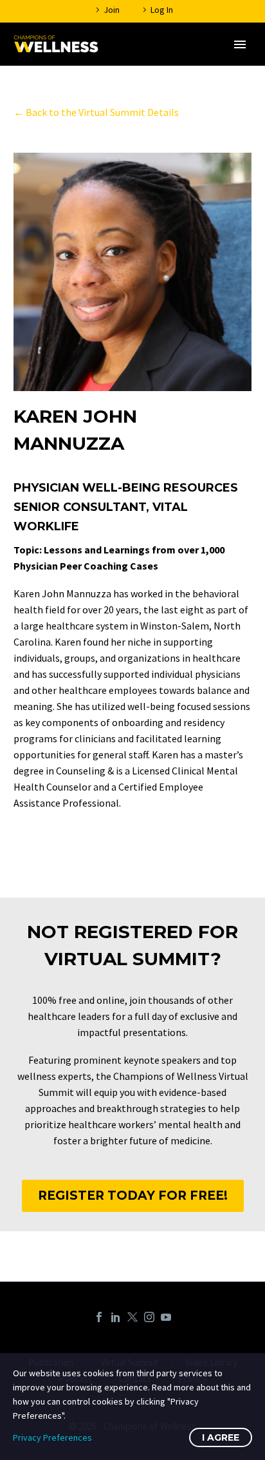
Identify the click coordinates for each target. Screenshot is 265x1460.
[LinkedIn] (116, 1317)
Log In (162, 9)
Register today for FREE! (133, 1195)
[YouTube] (166, 1317)
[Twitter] (132, 1317)
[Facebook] (99, 1317)
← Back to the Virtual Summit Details (96, 112)
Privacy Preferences (52, 1437)
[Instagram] (149, 1317)
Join (112, 9)
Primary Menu (239, 44)
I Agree (220, 1437)
